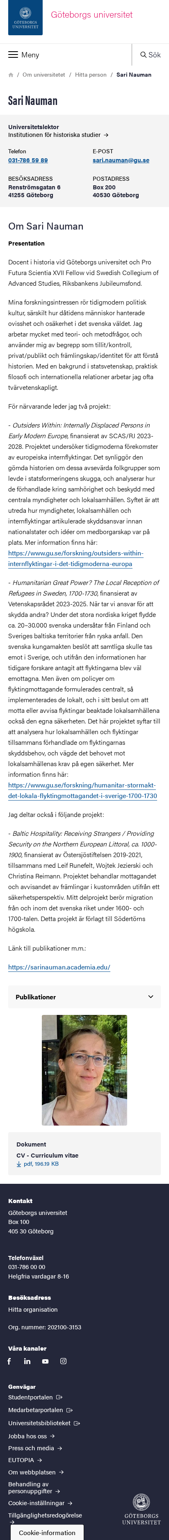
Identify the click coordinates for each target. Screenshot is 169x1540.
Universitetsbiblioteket (45, 1422)
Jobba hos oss (28, 1435)
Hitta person (91, 74)
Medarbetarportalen (41, 1409)
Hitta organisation (33, 1309)
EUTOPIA (22, 1459)
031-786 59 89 (28, 160)
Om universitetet (44, 74)
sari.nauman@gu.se (121, 160)
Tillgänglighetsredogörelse (45, 1514)
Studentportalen (36, 1396)
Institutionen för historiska (55, 134)
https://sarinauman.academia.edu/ (59, 966)
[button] (66, 54)
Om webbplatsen (32, 1471)
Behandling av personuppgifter (31, 1487)
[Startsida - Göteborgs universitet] (141, 1509)
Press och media (32, 1447)
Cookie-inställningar (37, 1502)
